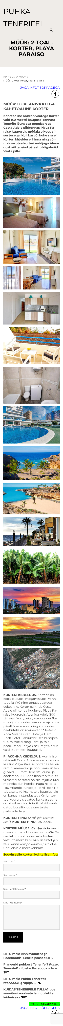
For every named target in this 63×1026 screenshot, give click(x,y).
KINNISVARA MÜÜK (14, 76)
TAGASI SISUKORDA (44, 1004)
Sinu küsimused (12, 902)
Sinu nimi (8, 861)
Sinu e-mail (9, 875)
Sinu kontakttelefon (14, 889)
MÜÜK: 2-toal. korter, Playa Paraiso (23, 80)
